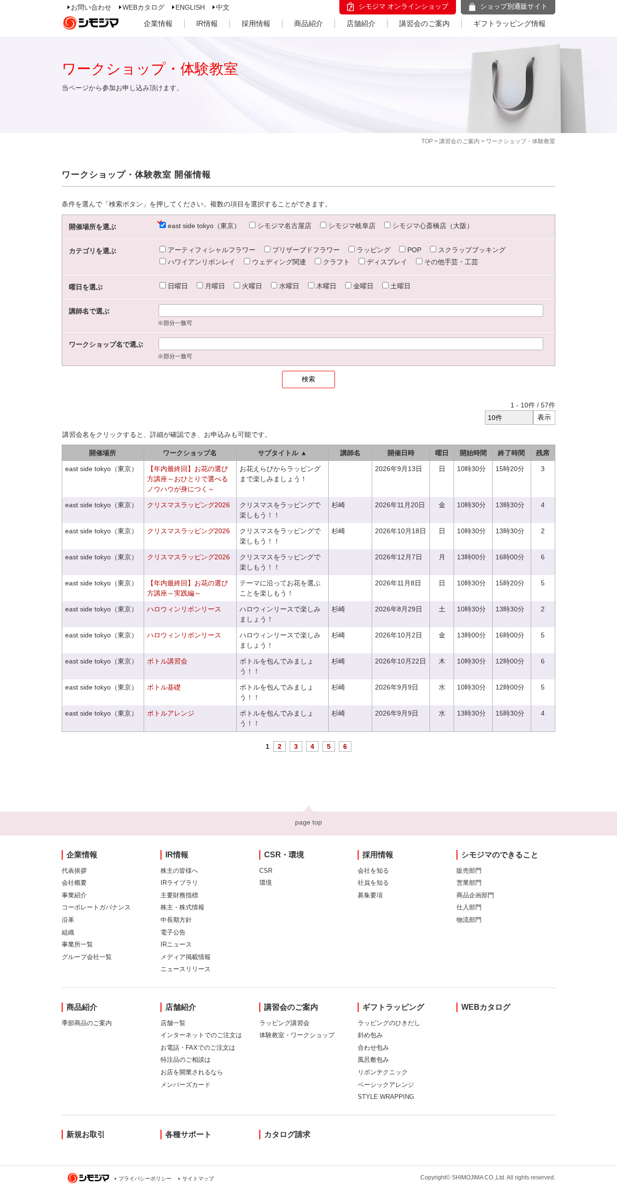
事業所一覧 (77, 944)
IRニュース (176, 944)
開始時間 (473, 453)
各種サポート (188, 1134)
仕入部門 (469, 907)
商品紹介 (308, 23)
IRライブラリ (179, 882)
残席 (543, 453)
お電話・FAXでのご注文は (198, 1047)
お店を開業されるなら (192, 1072)
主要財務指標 (179, 895)
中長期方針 (176, 919)
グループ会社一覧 (87, 957)
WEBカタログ (143, 7)
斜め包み (370, 1035)
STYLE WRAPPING (386, 1096)
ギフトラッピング (393, 1007)
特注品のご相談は (186, 1059)
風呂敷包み (373, 1059)
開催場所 (102, 453)
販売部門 (469, 870)
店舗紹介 (361, 23)
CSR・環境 (284, 855)
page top (308, 822)
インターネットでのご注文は (201, 1035)
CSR (265, 870)
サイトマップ (198, 1178)
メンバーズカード (186, 1084)
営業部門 (469, 882)
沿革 (68, 919)
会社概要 (74, 882)
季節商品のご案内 (87, 1023)
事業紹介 (74, 895)
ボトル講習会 (167, 661)
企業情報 (158, 23)
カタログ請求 (287, 1134)
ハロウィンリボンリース (184, 609)
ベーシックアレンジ (386, 1084)
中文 (222, 7)
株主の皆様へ (179, 870)
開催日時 (401, 453)
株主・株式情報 (182, 907)
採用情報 (255, 23)
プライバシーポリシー (145, 1178)
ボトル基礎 (164, 687)
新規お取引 (86, 1134)
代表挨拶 (74, 870)
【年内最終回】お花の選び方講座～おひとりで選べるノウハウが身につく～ (187, 479)
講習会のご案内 (424, 23)
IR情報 (207, 23)
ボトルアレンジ (170, 713)
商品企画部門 (475, 895)
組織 (68, 932)
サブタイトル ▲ (282, 453)
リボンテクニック (383, 1072)
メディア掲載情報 (186, 957)
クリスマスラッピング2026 (188, 505)
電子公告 (173, 932)
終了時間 (511, 453)
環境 (265, 882)
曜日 (442, 453)
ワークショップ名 (190, 453)
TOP (427, 141)
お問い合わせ (91, 7)
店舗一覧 (173, 1023)
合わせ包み (373, 1047)
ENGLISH (190, 7)
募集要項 (370, 895)
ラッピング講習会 (284, 1023)
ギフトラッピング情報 (509, 23)
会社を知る (373, 870)
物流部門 (469, 919)
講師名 (350, 453)
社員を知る (373, 882)
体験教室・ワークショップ (297, 1035)
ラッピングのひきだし (389, 1023)
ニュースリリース (186, 969)
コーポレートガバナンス (96, 907)
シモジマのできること (499, 855)
